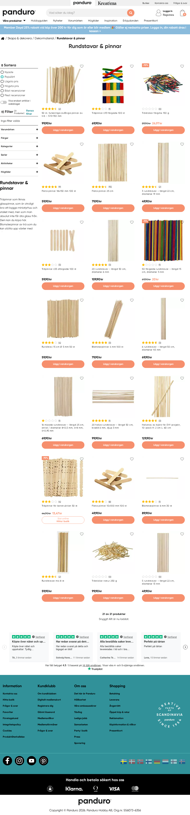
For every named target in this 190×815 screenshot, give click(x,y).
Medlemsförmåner (48, 724)
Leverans (114, 699)
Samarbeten (81, 724)
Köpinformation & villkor (122, 724)
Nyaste (9, 72)
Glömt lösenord (46, 712)
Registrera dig (45, 705)
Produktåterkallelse (13, 736)
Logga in (167, 11)
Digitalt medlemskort (49, 699)
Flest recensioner (15, 95)
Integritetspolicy (12, 724)
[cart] (182, 13)
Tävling (78, 712)
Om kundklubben (47, 693)
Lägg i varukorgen (63, 130)
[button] (14, 20)
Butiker (145, 3)
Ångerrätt (114, 705)
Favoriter (8, 712)
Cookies (7, 730)
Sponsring (79, 743)
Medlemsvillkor (46, 718)
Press (77, 736)
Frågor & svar (180, 3)
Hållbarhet (80, 699)
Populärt (10, 76)
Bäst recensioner (15, 90)
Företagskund (10, 718)
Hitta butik (8, 699)
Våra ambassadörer (85, 705)
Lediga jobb (80, 718)
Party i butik (81, 730)
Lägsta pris (11, 81)
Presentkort (115, 730)
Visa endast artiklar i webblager (19, 102)
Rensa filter (30, 112)
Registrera (168, 15)
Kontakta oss (161, 3)
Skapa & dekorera (20, 38)
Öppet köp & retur (119, 712)
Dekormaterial (44, 38)
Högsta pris (12, 85)
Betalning (114, 693)
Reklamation (116, 718)
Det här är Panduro (84, 693)
